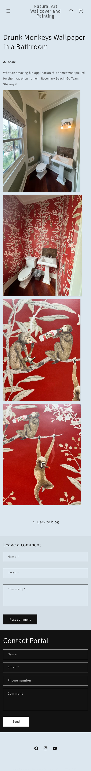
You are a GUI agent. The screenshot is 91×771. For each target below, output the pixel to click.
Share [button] (12, 62)
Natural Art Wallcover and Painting (38, 768)
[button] (8, 11)
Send (16, 721)
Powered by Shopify (70, 768)
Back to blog (48, 521)
